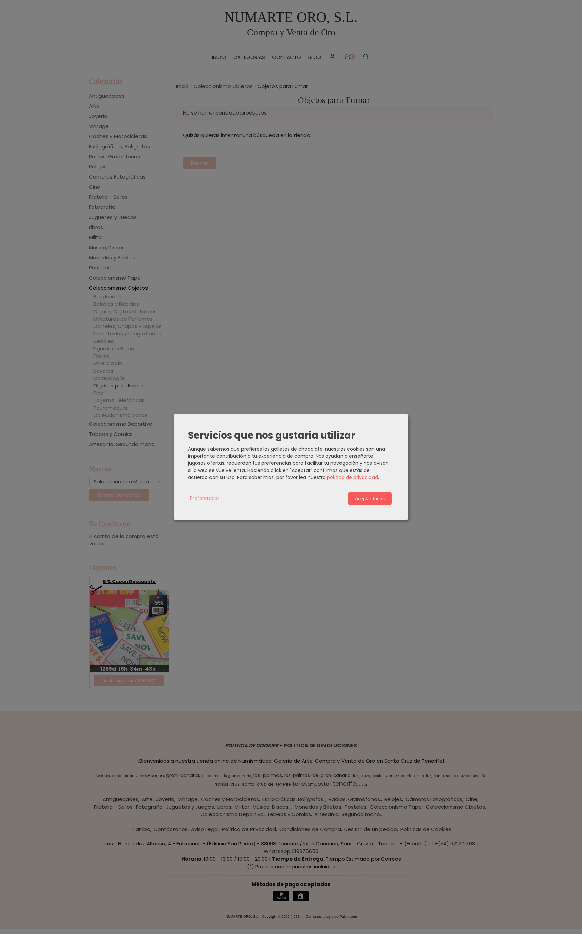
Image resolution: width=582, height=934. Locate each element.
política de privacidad (352, 477)
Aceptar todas (370, 498)
